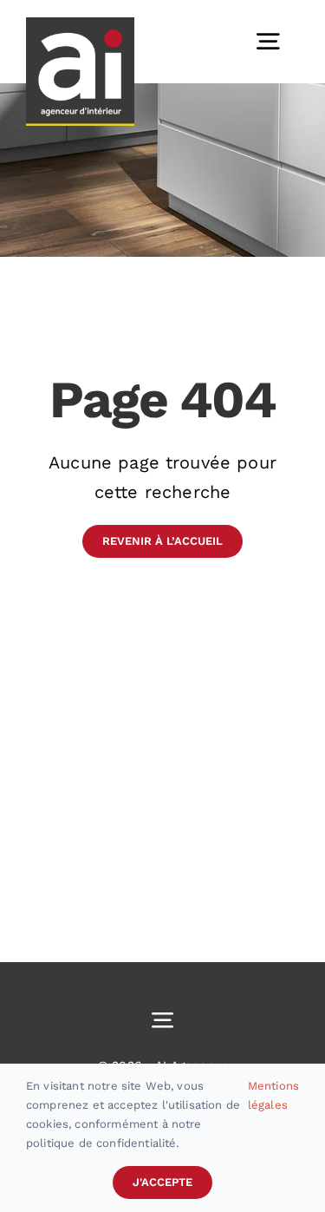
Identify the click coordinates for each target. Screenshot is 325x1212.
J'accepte (162, 1182)
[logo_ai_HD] (80, 26)
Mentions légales (273, 1095)
